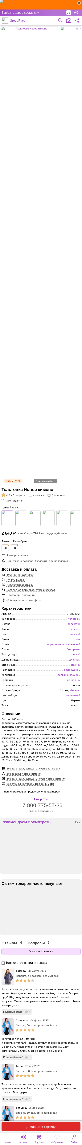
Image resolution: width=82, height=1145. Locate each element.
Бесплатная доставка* (20, 574)
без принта (73, 649)
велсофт (75, 629)
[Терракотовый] (62, 518)
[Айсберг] (76, 518)
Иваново (75, 690)
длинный (74, 659)
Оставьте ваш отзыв (41, 951)
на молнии (73, 680)
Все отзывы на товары (30, 783)
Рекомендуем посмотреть (26, 821)
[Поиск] (60, 20)
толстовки (74, 618)
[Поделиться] (77, 20)
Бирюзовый (73, 695)
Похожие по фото (45, 481)
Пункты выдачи (15, 579)
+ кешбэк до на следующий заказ (42, 533)
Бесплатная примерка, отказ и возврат (30, 590)
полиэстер (74, 624)
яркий (76, 654)
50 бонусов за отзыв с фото (23, 600)
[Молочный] (21, 518)
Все (77, 822)
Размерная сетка (17, 555)
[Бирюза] (7, 518)
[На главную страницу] (5, 20)
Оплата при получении (20, 595)
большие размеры (69, 675)
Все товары (23, 773)
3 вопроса (58, 495)
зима (77, 639)
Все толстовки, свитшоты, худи (35, 778)
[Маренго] (49, 518)
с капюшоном (72, 669)
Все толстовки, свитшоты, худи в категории (33, 768)
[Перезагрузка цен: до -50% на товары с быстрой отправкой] (41, 5)
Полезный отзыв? (17, 1011)
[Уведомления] (77, 12)
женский (75, 634)
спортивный (53, 644)
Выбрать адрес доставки (19, 12)
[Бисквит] (35, 518)
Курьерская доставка (19, 584)
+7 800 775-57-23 (41, 805)
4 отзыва (38, 495)
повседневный (71, 644)
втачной (75, 664)
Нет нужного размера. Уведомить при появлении (37, 561)
